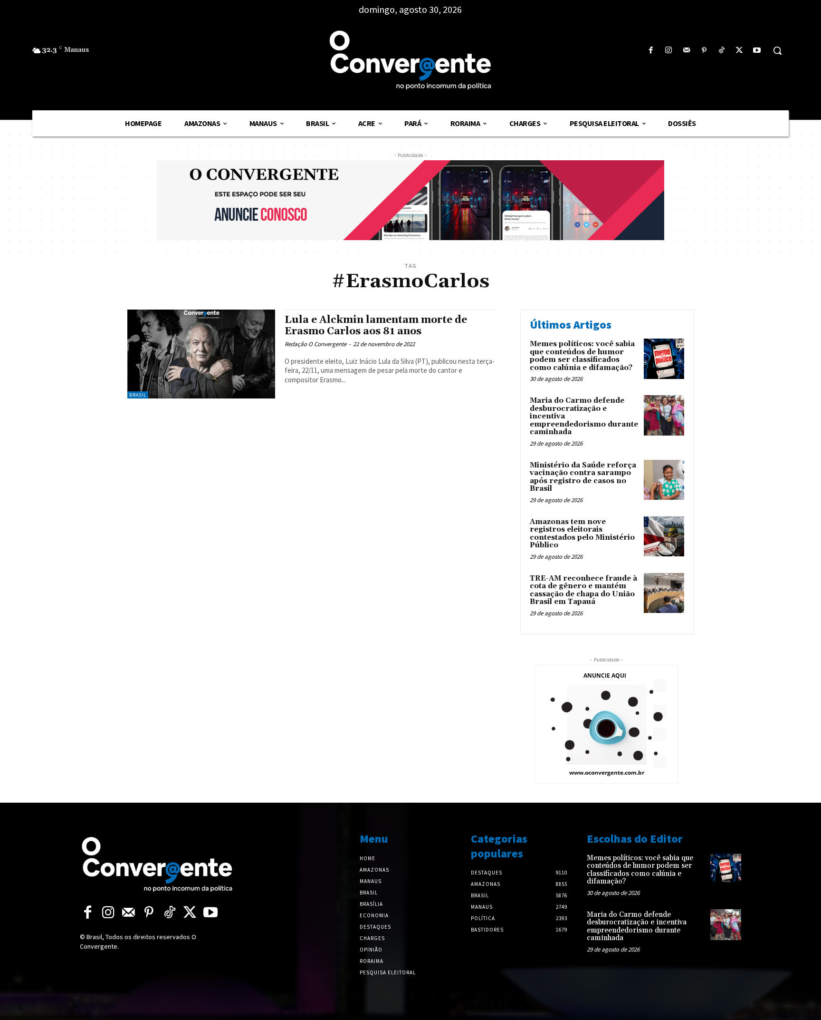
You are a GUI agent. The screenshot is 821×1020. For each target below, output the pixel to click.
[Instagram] (668, 50)
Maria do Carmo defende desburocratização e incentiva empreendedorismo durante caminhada (637, 926)
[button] (777, 50)
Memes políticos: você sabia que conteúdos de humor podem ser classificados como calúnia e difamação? (582, 356)
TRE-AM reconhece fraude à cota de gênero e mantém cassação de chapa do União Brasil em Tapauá (583, 590)
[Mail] (686, 50)
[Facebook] (651, 50)
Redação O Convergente (315, 344)
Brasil (137, 395)
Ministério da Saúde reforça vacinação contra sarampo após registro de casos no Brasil (583, 477)
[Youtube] (757, 50)
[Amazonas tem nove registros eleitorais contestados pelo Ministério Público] (664, 536)
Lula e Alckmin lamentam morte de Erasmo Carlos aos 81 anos (376, 325)
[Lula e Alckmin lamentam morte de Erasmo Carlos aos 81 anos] (201, 354)
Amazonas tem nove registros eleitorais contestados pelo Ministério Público (582, 533)
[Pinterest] (703, 50)
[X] (739, 50)
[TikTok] (721, 50)
